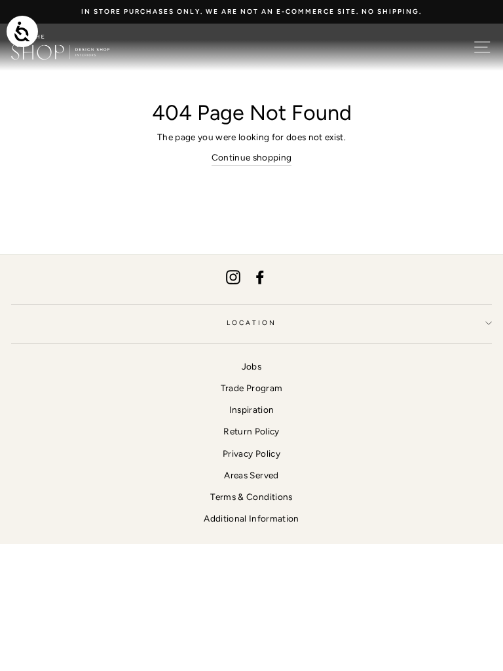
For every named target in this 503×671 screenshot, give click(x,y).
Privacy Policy (251, 453)
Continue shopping (252, 157)
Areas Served (251, 475)
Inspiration (251, 409)
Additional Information (251, 518)
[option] (251, 12)
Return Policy (251, 431)
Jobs (251, 366)
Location (251, 322)
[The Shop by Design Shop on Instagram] (233, 277)
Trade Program (251, 388)
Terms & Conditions (251, 496)
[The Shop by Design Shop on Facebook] (260, 277)
